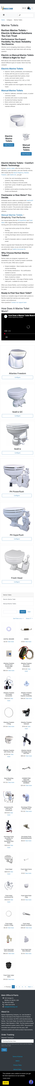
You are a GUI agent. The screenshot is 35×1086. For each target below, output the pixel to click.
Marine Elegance (18, 172)
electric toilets (11, 168)
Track (4, 1050)
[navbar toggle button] (3, 15)
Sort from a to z (18, 618)
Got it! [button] (6, 1082)
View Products (8, 145)
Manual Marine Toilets (12, 215)
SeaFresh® (30, 200)
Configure (17, 377)
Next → (30, 986)
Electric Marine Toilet (9, 599)
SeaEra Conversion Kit (18, 249)
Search (23, 611)
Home (3, 20)
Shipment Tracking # (7, 1037)
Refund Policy (17, 1069)
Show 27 (28, 618)
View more (11, 641)
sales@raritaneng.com (11, 1006)
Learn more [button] (6, 1078)
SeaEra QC (13, 174)
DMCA (17, 1061)
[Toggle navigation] (2, 2)
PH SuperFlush (22, 220)
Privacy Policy (17, 1065)
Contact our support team (19, 302)
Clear (29, 611)
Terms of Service (17, 1056)
